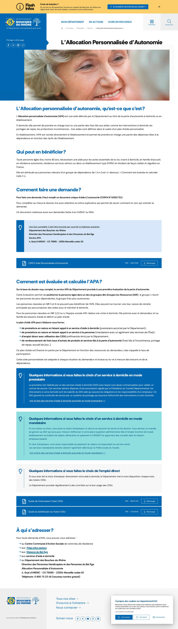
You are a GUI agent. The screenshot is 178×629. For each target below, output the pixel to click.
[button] (23, 45)
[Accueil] (62, 28)
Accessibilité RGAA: (21, 618)
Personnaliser (160, 617)
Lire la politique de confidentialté (124, 611)
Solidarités (80, 28)
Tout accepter (125, 617)
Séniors (89, 28)
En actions (69, 28)
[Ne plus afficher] (159, 6)
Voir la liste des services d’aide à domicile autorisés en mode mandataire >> (67, 453)
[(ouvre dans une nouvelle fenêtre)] (8, 45)
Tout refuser (143, 617)
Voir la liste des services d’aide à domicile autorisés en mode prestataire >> (67, 400)
